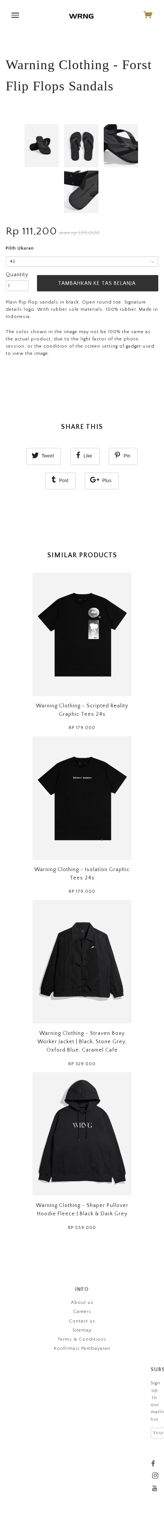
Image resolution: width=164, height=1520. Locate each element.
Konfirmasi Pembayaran (82, 1348)
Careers (82, 1311)
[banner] (81, 16)
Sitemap (82, 1330)
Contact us (82, 1321)
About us (82, 1302)
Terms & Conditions (82, 1339)
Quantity (17, 275)
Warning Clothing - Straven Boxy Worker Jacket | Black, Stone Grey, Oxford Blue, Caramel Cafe (82, 1041)
